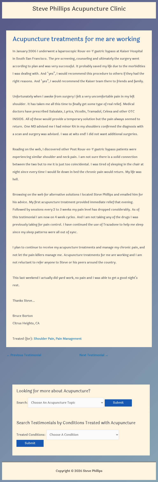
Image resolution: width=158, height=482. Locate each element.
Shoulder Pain (44, 338)
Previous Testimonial (24, 355)
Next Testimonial (93, 355)
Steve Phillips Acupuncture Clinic (79, 8)
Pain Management (69, 338)
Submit (118, 402)
